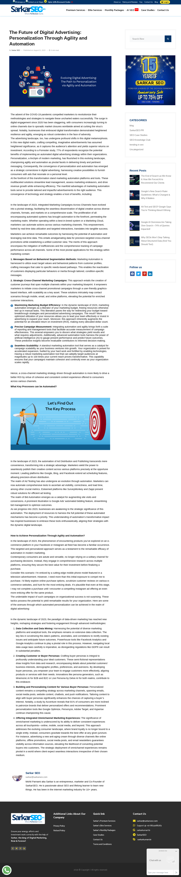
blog (132, 125)
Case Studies (98, 835)
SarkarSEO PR (137, 130)
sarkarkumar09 (144, 839)
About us (117, 2)
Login (166, 2)
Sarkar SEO (16, 50)
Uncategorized (136, 149)
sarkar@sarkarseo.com (147, 821)
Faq (141, 2)
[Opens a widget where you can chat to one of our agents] (163, 862)
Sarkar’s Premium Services (104, 821)
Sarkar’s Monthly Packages (104, 830)
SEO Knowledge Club (140, 140)
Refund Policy (59, 830)
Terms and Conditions (102, 844)
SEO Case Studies (138, 135)
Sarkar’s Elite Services (102, 825)
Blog (156, 2)
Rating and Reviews (130, 2)
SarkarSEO (141, 835)
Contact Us (148, 2)
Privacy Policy (59, 826)
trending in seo (137, 145)
